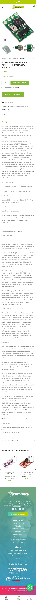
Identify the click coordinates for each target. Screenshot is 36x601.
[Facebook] (12, 509)
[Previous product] (29, 58)
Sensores (16, 58)
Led (15, 476)
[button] (14, 460)
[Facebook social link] (14, 2)
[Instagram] (16, 509)
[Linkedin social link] (21, 2)
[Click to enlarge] (5, 40)
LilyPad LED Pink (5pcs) (9, 473)
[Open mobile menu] (2, 7)
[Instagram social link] (16, 2)
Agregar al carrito (19, 82)
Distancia (23, 58)
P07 (9, 109)
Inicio (3, 58)
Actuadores (10, 476)
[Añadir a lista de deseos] (14, 457)
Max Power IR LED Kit (26, 472)
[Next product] (33, 58)
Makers (9, 58)
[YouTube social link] (19, 2)
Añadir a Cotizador (12, 94)
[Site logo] (18, 7)
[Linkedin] (23, 509)
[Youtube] (19, 509)
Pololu (3, 114)
